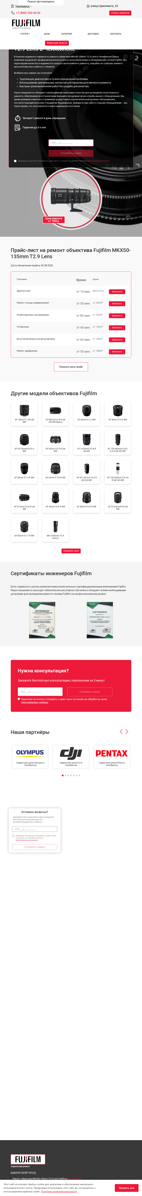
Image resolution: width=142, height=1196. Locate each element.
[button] (121, 731)
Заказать (117, 292)
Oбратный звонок (57, 43)
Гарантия (66, 34)
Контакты (115, 34)
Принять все (126, 1187)
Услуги (24, 34)
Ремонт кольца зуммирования (33, 302)
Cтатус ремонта (120, 13)
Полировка (23, 326)
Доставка (93, 34)
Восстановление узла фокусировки (36, 339)
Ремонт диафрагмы (27, 350)
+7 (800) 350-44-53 (28, 13)
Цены (47, 34)
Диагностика (23, 290)
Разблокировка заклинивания (33, 315)
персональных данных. (98, 161)
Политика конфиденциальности (59, 1191)
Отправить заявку (71, 153)
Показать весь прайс (71, 366)
